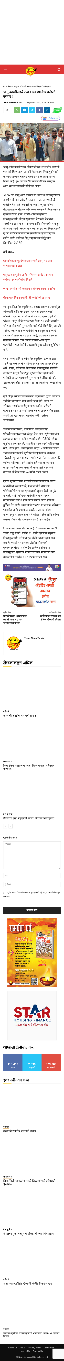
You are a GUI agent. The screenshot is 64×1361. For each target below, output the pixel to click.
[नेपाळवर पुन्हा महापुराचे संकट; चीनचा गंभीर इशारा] (32, 792)
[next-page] (11, 826)
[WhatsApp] (17, 110)
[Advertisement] (32, 32)
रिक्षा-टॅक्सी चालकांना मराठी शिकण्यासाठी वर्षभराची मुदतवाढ (29, 767)
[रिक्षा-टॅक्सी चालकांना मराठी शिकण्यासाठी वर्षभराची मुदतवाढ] (32, 739)
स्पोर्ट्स (6, 711)
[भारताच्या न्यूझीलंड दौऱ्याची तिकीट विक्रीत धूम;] (32, 1257)
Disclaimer (49, 1347)
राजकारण (7, 761)
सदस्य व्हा (51, 1055)
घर (4, 86)
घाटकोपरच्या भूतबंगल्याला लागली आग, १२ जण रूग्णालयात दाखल (15, 619)
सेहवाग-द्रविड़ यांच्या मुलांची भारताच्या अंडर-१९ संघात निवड (31, 1335)
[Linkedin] (47, 110)
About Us (25, 1351)
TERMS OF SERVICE (16, 1347)
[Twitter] (32, 110)
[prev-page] (5, 826)
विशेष (9, 86)
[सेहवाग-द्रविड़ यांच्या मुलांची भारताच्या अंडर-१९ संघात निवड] (32, 1307)
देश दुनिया (8, 814)
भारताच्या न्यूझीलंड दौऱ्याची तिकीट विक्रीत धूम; (27, 1283)
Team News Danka (13, 102)
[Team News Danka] (15, 643)
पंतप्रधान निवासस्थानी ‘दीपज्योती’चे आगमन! (26, 297)
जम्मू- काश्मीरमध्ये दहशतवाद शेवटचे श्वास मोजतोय (29, 288)
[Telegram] (24, 110)
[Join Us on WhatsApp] (57, 110)
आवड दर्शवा (13, 1055)
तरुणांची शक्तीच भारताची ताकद (19, 715)
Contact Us (38, 1351)
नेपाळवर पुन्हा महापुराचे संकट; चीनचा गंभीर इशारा (28, 818)
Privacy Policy (34, 1347)
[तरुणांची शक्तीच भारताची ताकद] (32, 689)
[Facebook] (39, 110)
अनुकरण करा (32, 1055)
